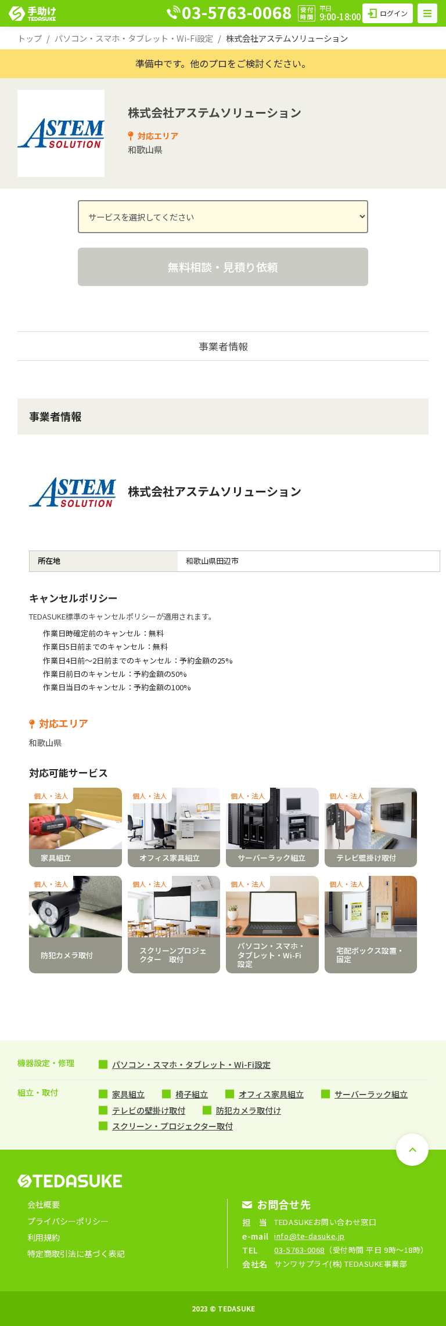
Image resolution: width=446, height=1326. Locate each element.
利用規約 (43, 1237)
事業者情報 (223, 346)
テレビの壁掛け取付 (148, 1110)
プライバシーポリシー (68, 1221)
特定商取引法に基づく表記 (76, 1253)
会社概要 (43, 1204)
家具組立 (128, 1094)
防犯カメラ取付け (248, 1110)
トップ (29, 38)
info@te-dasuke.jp (309, 1235)
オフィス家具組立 (271, 1094)
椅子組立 (191, 1094)
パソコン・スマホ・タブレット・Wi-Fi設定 (134, 38)
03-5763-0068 (299, 1249)
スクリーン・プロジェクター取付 (172, 1126)
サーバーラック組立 (371, 1094)
